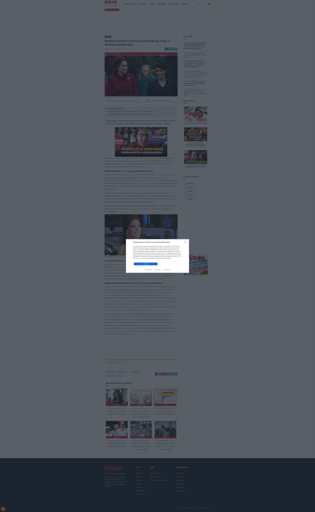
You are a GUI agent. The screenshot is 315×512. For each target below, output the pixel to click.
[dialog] (157, 256)
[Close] (185, 242)
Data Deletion (148, 269)
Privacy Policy (166, 269)
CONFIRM (146, 264)
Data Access (157, 269)
